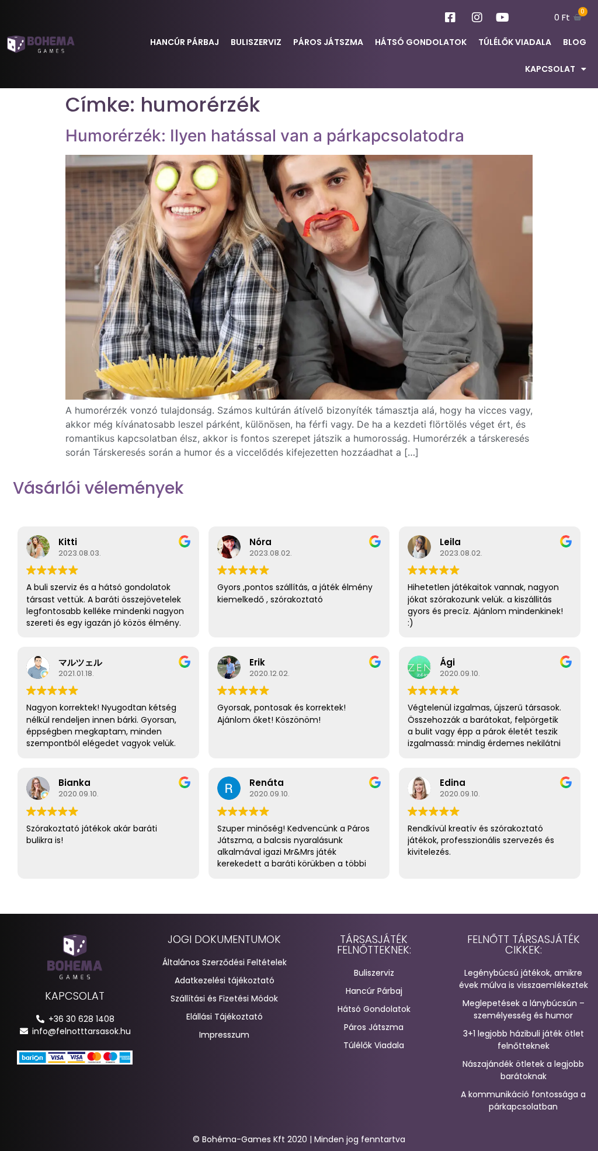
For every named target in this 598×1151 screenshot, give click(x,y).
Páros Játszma (328, 42)
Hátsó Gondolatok (421, 42)
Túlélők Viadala (514, 42)
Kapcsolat (550, 69)
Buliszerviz (256, 42)
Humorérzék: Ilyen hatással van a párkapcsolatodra (264, 135)
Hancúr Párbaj (184, 42)
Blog (574, 42)
